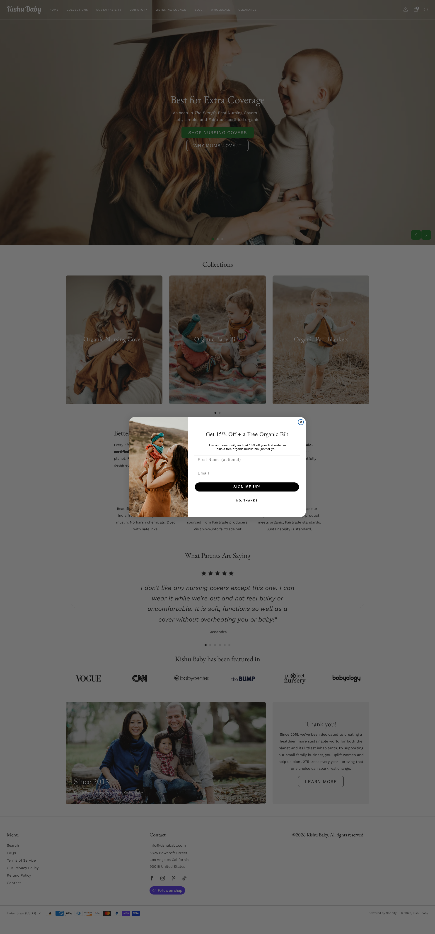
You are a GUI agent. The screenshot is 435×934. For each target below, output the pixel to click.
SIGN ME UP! (247, 487)
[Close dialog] (301, 422)
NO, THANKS (247, 500)
